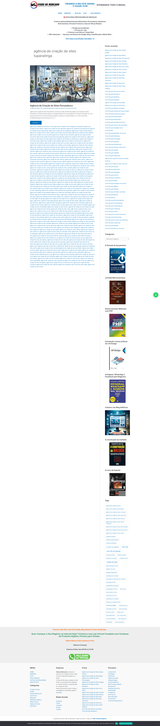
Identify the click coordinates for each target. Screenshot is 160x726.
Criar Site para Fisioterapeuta (113, 206)
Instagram (59, 705)
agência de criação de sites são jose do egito (49, 244)
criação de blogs (121, 555)
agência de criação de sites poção (40, 221)
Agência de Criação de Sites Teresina (116, 164)
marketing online (123, 605)
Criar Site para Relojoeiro (112, 94)
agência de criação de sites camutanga (59, 155)
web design (109, 622)
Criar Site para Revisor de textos (114, 228)
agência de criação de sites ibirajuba (62, 180)
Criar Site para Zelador (111, 150)
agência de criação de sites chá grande (59, 163)
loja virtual (123, 589)
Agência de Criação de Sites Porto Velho (117, 66)
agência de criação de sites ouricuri (40, 211)
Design (32, 691)
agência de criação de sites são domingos (117, 526)
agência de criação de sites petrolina (82, 219)
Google (58, 707)
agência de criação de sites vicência (47, 264)
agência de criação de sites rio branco (116, 512)
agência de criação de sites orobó (60, 209)
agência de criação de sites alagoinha (60, 130)
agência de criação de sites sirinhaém (71, 248)
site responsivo (122, 618)
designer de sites (110, 569)
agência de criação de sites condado (83, 163)
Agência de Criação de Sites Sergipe (116, 61)
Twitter (58, 703)
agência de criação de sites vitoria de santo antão (72, 264)
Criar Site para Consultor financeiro (115, 214)
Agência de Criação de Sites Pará (115, 75)
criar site (125, 547)
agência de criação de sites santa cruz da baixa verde (55, 231)
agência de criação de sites (113, 505)
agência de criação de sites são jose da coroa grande (50, 242)
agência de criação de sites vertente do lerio (60, 262)
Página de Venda (35, 704)
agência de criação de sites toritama (66, 256)
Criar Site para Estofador (112, 100)
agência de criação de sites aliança (82, 130)
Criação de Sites (35, 108)
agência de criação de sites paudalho (74, 215)
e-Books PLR (112, 672)
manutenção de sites (111, 592)
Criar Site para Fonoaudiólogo (114, 203)
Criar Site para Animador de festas (115, 192)
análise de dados (110, 536)
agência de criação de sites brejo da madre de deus (45, 147)
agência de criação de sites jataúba (40, 192)
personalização (123, 609)
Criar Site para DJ (110, 197)
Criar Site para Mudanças (112, 136)
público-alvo (120, 612)
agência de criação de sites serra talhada (69, 246)
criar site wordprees (113, 551)
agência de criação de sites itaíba (46, 186)
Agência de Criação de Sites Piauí (115, 105)
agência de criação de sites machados (74, 203)
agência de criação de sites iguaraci (46, 182)
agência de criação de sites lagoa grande (46, 200)
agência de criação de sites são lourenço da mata (77, 244)
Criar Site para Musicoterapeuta (114, 200)
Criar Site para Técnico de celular (115, 91)
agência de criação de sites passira (52, 215)
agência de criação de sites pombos (61, 221)
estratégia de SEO (111, 582)
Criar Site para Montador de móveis (115, 133)
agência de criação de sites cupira (40, 167)
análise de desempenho (112, 539)
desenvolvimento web (112, 565)
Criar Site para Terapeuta (112, 209)
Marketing (33, 698)
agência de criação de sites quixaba (62, 223)
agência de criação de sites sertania (48, 248)
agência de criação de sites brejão (61, 145)
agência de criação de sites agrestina (55, 128)
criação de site (124, 558)
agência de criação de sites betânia (50, 141)
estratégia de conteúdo (112, 575)
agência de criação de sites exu (67, 170)
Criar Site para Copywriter (112, 223)
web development (119, 622)
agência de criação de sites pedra (55, 217)
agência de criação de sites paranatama (70, 213)
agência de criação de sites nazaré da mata (81, 207)
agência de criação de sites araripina (63, 135)
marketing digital (111, 605)
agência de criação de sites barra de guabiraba (50, 137)
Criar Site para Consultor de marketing (116, 220)
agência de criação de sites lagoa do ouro (57, 198)
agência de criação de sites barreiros (75, 137)
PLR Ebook (111, 676)
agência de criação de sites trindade (48, 258)
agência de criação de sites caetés (70, 151)
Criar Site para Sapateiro (112, 97)
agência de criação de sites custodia (61, 167)
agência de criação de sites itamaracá (67, 186)
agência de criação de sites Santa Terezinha (77, 236)
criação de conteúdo (111, 558)
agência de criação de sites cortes (63, 165)
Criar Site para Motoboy (112, 141)
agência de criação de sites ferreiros (47, 172)
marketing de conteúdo (112, 598)
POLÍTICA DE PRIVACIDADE (38, 680)
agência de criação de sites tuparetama (52, 260)
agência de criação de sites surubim (50, 250)
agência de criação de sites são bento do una (72, 238)
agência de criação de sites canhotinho (82, 155)
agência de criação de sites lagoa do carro (69, 196)
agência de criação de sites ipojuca (46, 184)
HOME (32, 672)
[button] (71, 13)
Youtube (58, 709)
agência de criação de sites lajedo (68, 200)
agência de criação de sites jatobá (61, 192)
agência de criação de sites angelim (82, 132)
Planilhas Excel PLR (114, 688)
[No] (158, 723)
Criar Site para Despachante (113, 144)
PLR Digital (111, 674)
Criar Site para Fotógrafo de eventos (115, 183)
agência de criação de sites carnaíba (63, 157)
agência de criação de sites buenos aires (73, 147)
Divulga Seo (111, 692)
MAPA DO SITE (34, 682)
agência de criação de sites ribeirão (67, 225)
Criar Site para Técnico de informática (116, 125)
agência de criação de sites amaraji (61, 132)
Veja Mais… (59, 692)
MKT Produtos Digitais (114, 684)
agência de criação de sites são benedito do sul (44, 238)
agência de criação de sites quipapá (40, 223)
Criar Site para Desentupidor (113, 116)
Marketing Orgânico (36, 700)
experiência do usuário (112, 585)
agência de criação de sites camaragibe (71, 153)
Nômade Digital (112, 680)
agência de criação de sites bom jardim (81, 143)
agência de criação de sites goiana (82, 176)
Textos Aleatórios (113, 682)
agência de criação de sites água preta (78, 128)
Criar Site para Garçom (111, 166)
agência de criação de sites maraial (54, 205)
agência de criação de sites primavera (83, 221)
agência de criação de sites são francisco (117, 530)
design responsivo (111, 572)
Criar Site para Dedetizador (113, 119)
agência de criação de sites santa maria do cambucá (48, 236)
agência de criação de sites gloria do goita (58, 176)
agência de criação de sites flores (68, 172)
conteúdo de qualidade (112, 547)
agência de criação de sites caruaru (75, 159)
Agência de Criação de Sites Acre (115, 83)
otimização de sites (111, 609)
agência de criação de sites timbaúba (44, 256)
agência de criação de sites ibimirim (40, 180)
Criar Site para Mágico (111, 186)
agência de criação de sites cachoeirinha (47, 151)
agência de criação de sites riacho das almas (43, 225)
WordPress (33, 706)
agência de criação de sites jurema (46, 196)
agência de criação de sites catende (55, 161)
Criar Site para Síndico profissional (115, 147)
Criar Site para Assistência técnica (115, 122)
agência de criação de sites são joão (58, 240)
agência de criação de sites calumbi (48, 153)
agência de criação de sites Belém (115, 509)
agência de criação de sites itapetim (48, 188)
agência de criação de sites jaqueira (83, 190)
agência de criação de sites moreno (57, 207)
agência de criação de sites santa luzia (116, 515)
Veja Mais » (36, 123)
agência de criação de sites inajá (66, 182)
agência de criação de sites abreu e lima (42, 126)
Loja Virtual (33, 695)
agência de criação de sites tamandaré (72, 252)
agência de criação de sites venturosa (75, 260)
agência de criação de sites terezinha (64, 254)
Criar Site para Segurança (112, 155)
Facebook (59, 701)
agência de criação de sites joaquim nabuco (47, 194)
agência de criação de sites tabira (71, 250)
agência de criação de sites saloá (49, 229)
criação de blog (110, 555)
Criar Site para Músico (111, 194)
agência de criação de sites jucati (71, 194)
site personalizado (111, 618)
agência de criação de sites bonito (40, 145)
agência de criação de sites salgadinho (68, 227)
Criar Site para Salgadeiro (112, 172)
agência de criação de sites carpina (53, 159)
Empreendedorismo (36, 693)
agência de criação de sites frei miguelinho (51, 174)
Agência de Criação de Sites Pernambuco (51, 105)
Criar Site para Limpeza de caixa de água (117, 111)
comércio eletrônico (111, 543)
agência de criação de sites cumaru (84, 165)
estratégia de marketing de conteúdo (116, 579)
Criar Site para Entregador (112, 139)
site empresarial (110, 615)
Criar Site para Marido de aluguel (114, 108)
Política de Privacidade (126, 723)
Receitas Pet (112, 686)
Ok (116, 723)
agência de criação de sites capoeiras (41, 157)
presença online (110, 612)
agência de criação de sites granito (40, 178)
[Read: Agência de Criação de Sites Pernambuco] (62, 84)
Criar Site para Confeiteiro (112, 178)
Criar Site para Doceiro (111, 175)
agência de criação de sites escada (47, 170)
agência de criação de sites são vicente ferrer (43, 246)
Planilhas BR (112, 690)
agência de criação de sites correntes (41, 165)
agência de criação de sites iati (81, 178)
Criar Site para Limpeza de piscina (115, 114)
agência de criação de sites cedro (77, 161)
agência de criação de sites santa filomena (51, 233)
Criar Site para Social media (113, 217)
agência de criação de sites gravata (61, 178)
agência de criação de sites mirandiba (77, 205)
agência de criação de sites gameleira (75, 174)
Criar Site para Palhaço (111, 189)
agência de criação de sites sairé (47, 227)
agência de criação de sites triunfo (70, 258)
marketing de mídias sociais (113, 602)
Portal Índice (112, 698)
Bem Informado (112, 696)
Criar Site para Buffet (111, 180)
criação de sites (111, 562)
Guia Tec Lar (112, 694)
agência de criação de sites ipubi (67, 184)
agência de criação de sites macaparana (50, 203)
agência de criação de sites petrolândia (59, 219)
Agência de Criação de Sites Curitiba (116, 69)
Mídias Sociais (34, 702)
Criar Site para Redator (111, 225)
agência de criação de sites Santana (115, 518)
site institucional (121, 615)
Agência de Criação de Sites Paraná (115, 72)
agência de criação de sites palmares (62, 211)
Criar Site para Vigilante (112, 153)
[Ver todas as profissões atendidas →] (80, 39)
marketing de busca (111, 595)
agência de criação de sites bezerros (72, 141)
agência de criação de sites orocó (81, 209)
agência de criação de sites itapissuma (71, 188)
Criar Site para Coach (111, 211)
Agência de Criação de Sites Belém (115, 55)
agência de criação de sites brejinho (82, 145)
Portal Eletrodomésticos (115, 701)
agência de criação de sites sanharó (69, 229)
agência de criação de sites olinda (40, 209)
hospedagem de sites (111, 589)
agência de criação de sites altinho (40, 132)
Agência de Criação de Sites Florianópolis (117, 58)
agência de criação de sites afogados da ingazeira (69, 126)
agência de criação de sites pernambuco (77, 217)
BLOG (31, 676)
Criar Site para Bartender (112, 169)
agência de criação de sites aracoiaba (41, 135)
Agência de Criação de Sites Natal (115, 102)
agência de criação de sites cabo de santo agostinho (59, 149)
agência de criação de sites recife (83, 223)
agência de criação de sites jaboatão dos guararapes (57, 190)
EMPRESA (33, 674)
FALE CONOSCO (35, 678)
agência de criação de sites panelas (47, 213)
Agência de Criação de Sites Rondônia (116, 64)
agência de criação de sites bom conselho (57, 143)
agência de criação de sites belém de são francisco (64, 139)
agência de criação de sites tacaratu (49, 252)
